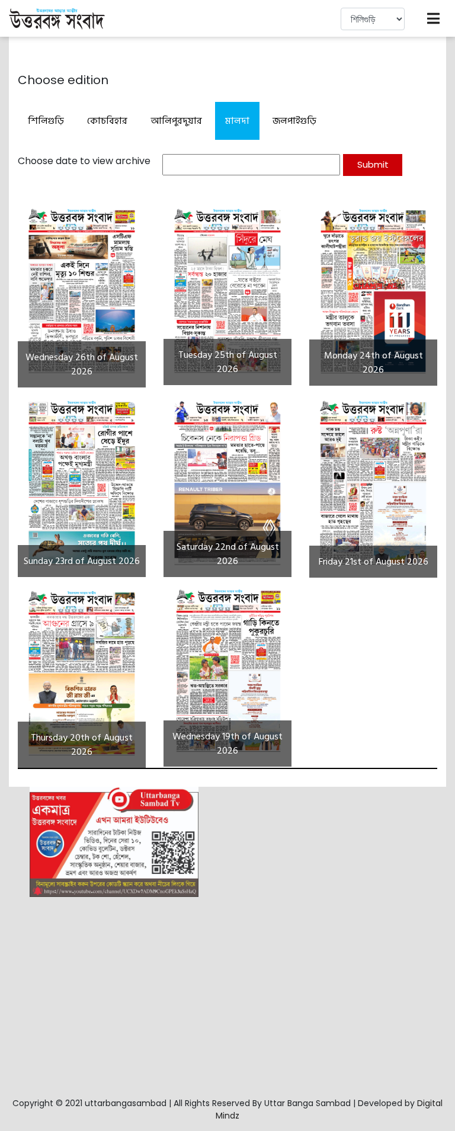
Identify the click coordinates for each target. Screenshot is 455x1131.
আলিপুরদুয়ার (176, 121)
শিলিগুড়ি (46, 121)
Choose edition (63, 80)
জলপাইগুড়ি (294, 121)
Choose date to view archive (84, 161)
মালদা (237, 121)
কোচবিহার (107, 121)
